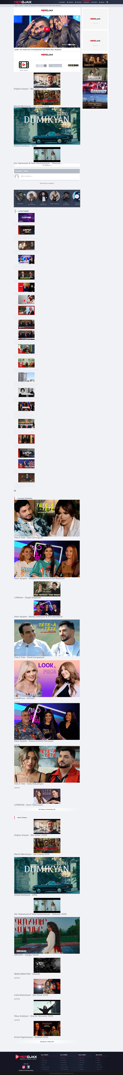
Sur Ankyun (63, 1060)
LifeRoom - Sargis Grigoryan (27, 597)
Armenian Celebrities (24, 498)
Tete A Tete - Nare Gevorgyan (28, 537)
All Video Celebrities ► (47, 809)
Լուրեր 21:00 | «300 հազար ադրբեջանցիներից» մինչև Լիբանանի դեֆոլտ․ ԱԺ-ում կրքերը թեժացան (26, 237)
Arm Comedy (63, 1062)
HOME (63, 2)
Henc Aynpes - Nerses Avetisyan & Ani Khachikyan (38, 616)
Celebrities (81, 1069)
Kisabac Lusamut (64, 1067)
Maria (43, 1058)
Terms (26, 171)
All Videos (46, 165)
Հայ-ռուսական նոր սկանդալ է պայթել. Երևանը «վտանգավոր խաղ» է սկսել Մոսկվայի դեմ (25, 446)
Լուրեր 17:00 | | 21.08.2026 (22, 458)
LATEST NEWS (23, 211)
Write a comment (56, 65)
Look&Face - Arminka (24, 698)
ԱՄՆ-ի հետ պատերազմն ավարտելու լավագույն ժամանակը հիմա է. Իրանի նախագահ (26, 369)
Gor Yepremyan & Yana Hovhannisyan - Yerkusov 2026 (40, 914)
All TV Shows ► (64, 1069)
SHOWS (78, 2)
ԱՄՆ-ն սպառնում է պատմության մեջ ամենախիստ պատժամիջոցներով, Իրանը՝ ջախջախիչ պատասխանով (25, 431)
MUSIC (87, 2)
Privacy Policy (29, 1070)
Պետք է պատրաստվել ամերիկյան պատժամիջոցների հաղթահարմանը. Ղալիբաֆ (26, 355)
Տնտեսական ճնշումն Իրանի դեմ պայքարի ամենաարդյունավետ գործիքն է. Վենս (25, 470)
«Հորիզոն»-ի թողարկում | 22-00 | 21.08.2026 (25, 223)
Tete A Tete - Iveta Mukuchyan (29, 784)
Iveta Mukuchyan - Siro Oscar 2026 (31, 995)
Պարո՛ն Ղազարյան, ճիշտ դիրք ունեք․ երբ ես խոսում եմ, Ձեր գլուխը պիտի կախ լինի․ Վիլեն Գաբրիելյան (24, 485)
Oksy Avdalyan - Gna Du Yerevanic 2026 (33, 1016)
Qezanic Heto (44, 1060)
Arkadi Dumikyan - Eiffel (25, 146)
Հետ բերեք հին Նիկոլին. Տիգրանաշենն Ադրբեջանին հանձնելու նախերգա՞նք (23, 317)
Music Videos (24, 70)
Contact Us (22, 1070)
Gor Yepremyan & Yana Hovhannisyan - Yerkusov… (38, 163)
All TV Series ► (45, 1069)
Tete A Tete (63, 1058)
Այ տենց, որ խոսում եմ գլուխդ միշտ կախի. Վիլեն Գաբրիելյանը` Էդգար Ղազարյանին (26, 252)
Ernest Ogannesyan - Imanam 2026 (31, 1037)
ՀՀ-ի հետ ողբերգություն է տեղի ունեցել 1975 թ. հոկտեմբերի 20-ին (26, 281)
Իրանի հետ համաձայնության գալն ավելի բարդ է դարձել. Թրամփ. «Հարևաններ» (26, 342)
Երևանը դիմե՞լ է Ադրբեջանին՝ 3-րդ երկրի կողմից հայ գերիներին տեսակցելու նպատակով (26, 399)
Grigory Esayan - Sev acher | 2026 (30, 89)
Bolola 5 (43, 1064)
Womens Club (64, 1064)
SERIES (70, 2)
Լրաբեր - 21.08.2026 (21, 305)
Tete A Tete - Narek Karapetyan (29, 657)
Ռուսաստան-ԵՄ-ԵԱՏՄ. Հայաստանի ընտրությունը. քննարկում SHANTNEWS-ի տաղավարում (23, 267)
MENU (102, 2)
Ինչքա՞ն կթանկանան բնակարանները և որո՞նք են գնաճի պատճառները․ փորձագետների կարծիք (26, 384)
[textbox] (49, 177)
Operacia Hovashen (46, 1067)
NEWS (95, 2)
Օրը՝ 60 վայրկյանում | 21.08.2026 (25, 329)
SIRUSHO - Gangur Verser (26, 955)
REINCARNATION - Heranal (27, 974)
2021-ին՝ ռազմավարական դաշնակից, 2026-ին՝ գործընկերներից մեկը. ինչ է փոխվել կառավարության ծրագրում (23, 415)
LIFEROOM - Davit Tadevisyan (28, 805)
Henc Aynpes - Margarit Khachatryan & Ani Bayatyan (39, 578)
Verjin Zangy (44, 1062)
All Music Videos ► (47, 1042)
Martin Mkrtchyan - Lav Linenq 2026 (31, 106)
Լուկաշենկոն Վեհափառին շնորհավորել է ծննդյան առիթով (25, 293)
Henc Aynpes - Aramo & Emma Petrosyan (33, 741)
